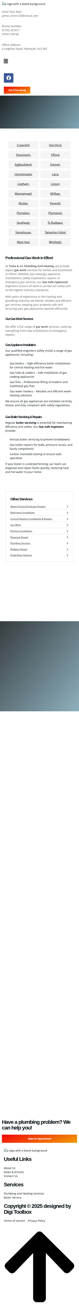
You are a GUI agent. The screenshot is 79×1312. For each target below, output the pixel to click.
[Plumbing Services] (67, 543)
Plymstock (55, 213)
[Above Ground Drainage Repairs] (67, 506)
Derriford (55, 145)
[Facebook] (8, 78)
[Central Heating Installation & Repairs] (67, 519)
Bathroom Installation (22, 512)
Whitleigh (55, 242)
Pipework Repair (19, 537)
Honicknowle (24, 174)
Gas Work (15, 525)
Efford (55, 155)
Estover (55, 164)
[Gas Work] (67, 525)
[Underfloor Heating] (67, 555)
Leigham (23, 184)
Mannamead (23, 193)
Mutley (24, 203)
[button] (39, 61)
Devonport (23, 155)
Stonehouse (23, 232)
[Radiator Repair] (67, 549)
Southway (23, 222)
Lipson (55, 184)
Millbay (55, 193)
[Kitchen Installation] (67, 531)
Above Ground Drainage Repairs (28, 506)
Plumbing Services (20, 543)
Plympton (23, 213)
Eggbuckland (23, 164)
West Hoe (23, 242)
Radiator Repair (18, 549)
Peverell (55, 203)
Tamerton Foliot (55, 232)
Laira (55, 174)
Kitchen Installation (21, 531)
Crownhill (23, 145)
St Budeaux (55, 222)
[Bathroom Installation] (67, 513)
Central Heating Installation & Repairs (31, 518)
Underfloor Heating (21, 555)
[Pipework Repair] (67, 537)
